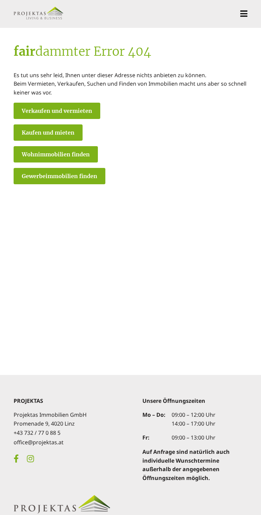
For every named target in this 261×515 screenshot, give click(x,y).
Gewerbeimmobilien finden (59, 176)
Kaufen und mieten (48, 132)
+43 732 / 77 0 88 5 (37, 432)
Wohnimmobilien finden (56, 154)
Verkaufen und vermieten (57, 110)
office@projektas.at (39, 442)
